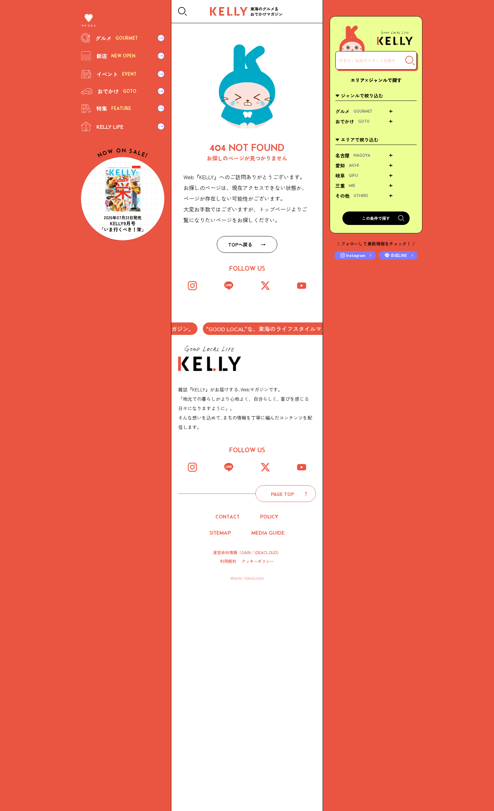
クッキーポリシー (258, 561)
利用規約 (228, 561)
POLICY (269, 516)
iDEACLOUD (266, 552)
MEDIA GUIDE (268, 533)
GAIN (246, 552)
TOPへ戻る (240, 244)
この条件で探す (376, 218)
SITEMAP (220, 533)
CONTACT (227, 516)
